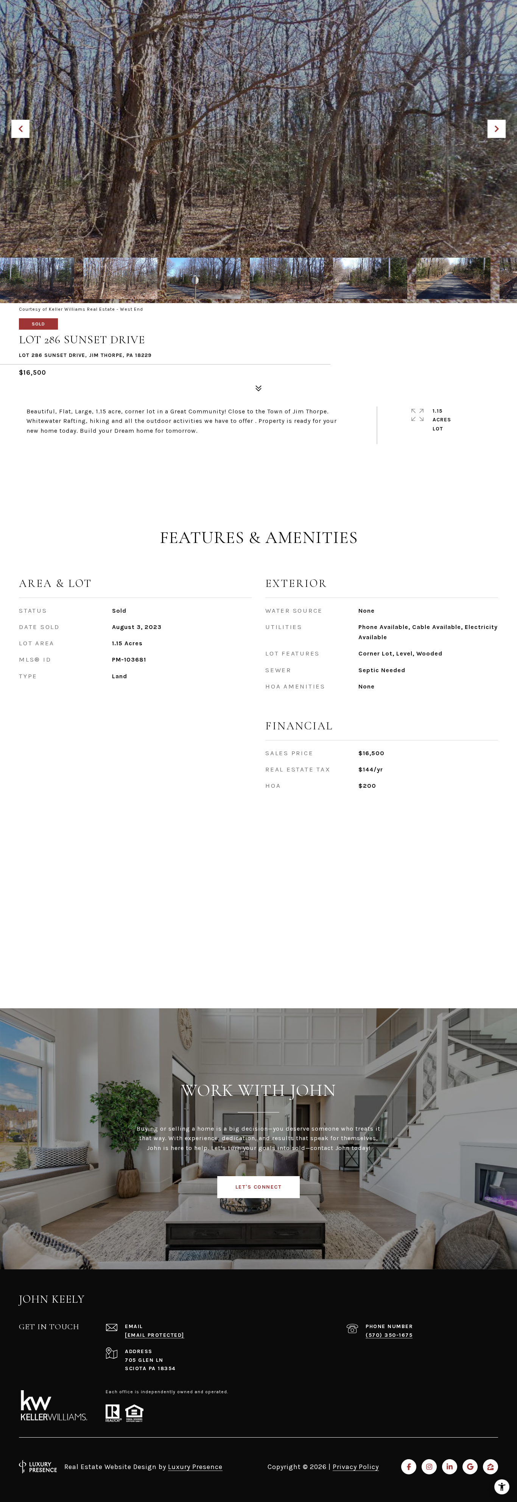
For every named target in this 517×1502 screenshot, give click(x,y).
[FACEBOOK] (408, 1466)
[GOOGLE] (470, 1466)
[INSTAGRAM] (429, 1466)
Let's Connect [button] (258, 1187)
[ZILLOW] (490, 1466)
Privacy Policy (356, 1467)
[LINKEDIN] (449, 1466)
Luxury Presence (195, 1467)
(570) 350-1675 (389, 1335)
